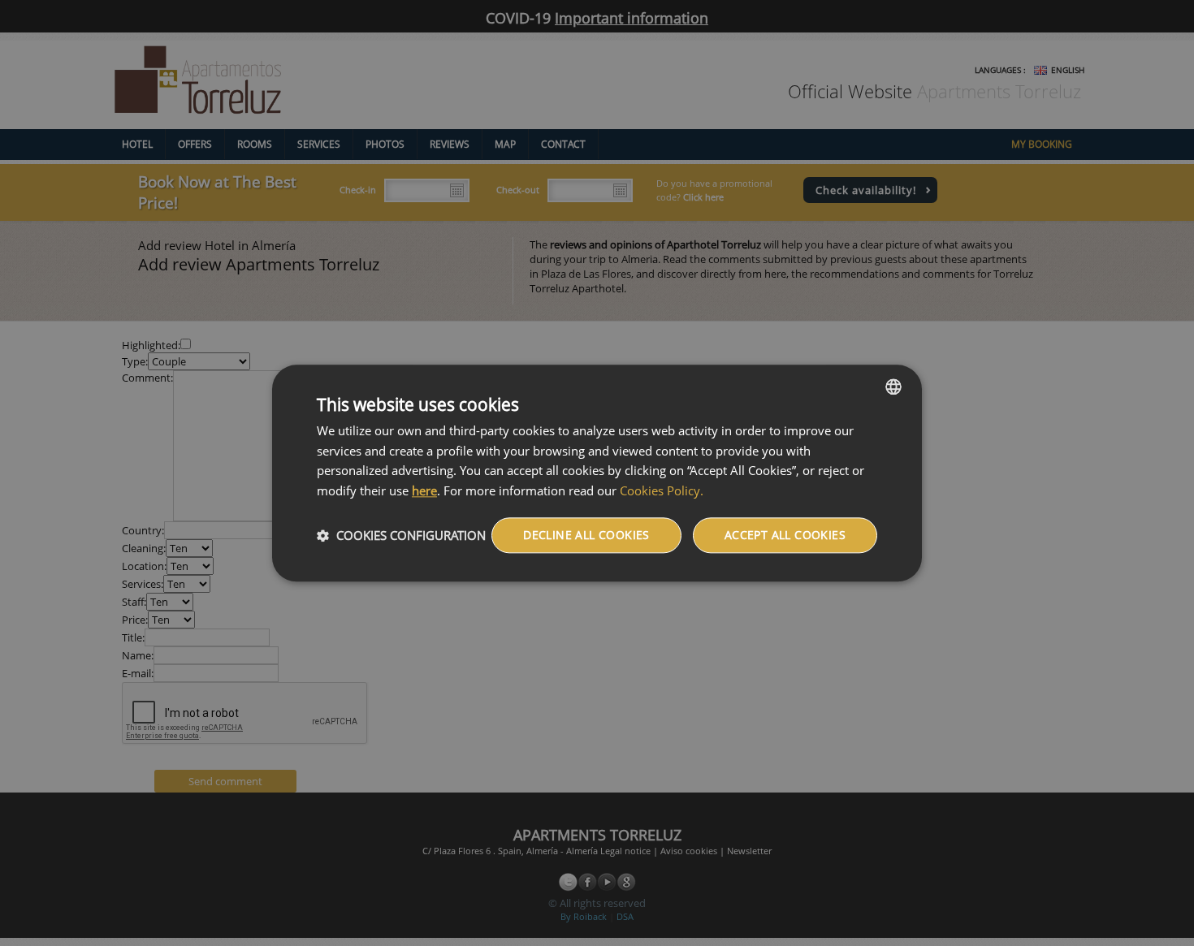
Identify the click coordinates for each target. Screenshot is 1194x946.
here (424, 490)
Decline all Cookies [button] (586, 534)
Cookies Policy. (661, 490)
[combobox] (893, 386)
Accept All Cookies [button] (785, 534)
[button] (401, 535)
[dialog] (597, 473)
